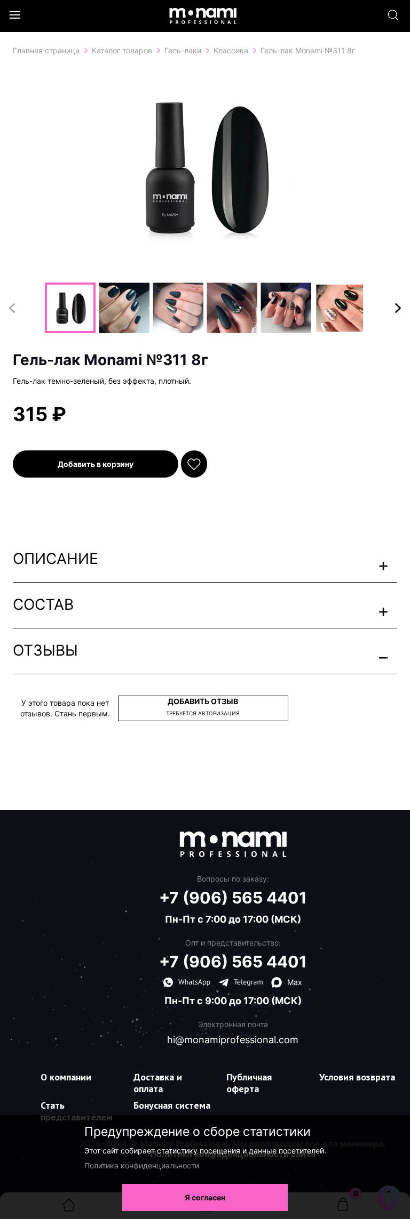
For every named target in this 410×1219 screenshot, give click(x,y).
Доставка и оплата (157, 1083)
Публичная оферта (249, 1083)
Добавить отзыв (203, 706)
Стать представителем (77, 1111)
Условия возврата (357, 1077)
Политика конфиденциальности (141, 1165)
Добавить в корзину (95, 464)
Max (294, 982)
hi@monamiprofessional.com (232, 1040)
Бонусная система (171, 1105)
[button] (398, 308)
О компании (66, 1077)
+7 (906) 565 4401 (233, 898)
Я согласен (205, 1197)
